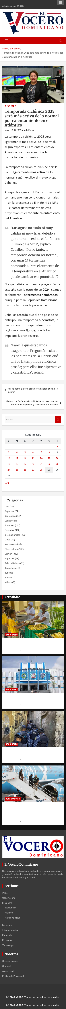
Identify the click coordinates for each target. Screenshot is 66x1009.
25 (17, 469)
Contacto (7, 966)
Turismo (9, 572)
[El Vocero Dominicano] (33, 13)
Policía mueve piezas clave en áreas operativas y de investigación (28, 698)
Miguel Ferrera (28, 649)
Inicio (5, 893)
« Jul (7, 483)
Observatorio (11, 549)
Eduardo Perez (27, 130)
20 (33, 464)
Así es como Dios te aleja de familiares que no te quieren (33, 390)
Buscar (58, 419)
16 (57, 458)
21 (41, 464)
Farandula (9, 530)
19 (25, 464)
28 (41, 469)
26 (25, 469)
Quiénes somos (10, 961)
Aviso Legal (8, 971)
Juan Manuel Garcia (31, 704)
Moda (7, 539)
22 (49, 464)
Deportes (9, 511)
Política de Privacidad (13, 976)
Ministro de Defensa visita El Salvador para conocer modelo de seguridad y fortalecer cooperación (32, 403)
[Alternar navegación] (6, 40)
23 (57, 464)
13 (33, 458)
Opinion (8, 553)
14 (41, 458)
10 (9, 458)
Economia (10, 520)
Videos (8, 582)
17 (9, 464)
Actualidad (12, 597)
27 (33, 469)
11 (17, 458)
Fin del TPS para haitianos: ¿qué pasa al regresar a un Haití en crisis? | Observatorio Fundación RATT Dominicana (31, 811)
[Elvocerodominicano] (33, 619)
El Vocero (10, 106)
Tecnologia (10, 568)
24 (9, 469)
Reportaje (9, 558)
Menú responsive (60, 2)
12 (25, 458)
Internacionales (12, 535)
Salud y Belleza (12, 563)
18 (17, 464)
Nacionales (10, 544)
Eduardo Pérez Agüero (32, 820)
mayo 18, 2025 (12, 130)
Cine (7, 506)
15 (49, 458)
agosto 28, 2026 (12, 649)
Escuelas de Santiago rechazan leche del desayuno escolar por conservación (31, 643)
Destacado (10, 516)
